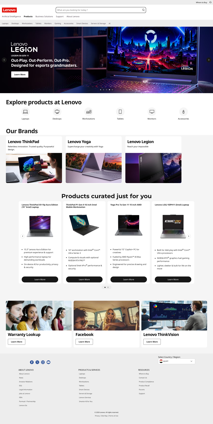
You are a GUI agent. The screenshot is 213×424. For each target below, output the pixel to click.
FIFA (20, 397)
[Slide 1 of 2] (105, 287)
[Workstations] (33, 23)
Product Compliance (146, 382)
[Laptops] (9, 23)
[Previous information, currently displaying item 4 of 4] (4, 59)
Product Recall (144, 385)
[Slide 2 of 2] (107, 287)
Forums (142, 389)
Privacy (97, 416)
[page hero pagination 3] (109, 89)
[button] (143, 10)
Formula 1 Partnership (27, 401)
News (21, 378)
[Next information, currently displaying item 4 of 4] (208, 59)
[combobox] (98, 10)
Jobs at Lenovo (24, 393)
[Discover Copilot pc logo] (106, 60)
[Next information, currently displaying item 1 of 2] (188, 236)
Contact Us (143, 378)
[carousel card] (39, 324)
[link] (210, 3)
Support (142, 393)
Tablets (81, 385)
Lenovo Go (23, 405)
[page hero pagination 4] (112, 89)
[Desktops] (20, 23)
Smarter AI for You (85, 401)
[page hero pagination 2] (106, 89)
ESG (20, 385)
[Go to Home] (9, 10)
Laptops (82, 374)
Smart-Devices (84, 389)
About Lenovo (24, 374)
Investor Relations (25, 382)
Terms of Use (113, 416)
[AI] (111, 23)
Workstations (84, 382)
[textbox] (176, 361)
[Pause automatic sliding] (100, 89)
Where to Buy (144, 374)
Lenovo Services (85, 397)
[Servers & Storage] (106, 23)
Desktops (82, 378)
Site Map (104, 416)
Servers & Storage (85, 393)
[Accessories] (74, 23)
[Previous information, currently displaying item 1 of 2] (22, 236)
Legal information (25, 389)
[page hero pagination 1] (103, 89)
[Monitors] (52, 23)
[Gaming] (62, 23)
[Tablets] (42, 23)
